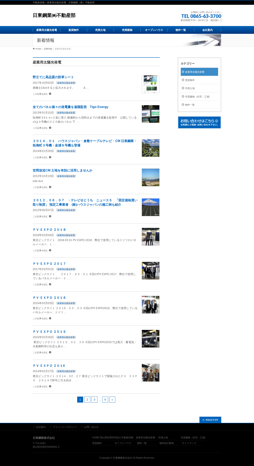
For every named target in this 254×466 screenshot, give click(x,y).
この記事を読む (40, 94)
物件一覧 (190, 104)
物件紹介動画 (167, 443)
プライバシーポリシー (65, 427)
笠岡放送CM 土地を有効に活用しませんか (62, 170)
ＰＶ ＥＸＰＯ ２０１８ (49, 229)
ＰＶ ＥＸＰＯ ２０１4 (50, 365)
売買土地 (190, 88)
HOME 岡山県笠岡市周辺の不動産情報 (112, 437)
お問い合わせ (91, 427)
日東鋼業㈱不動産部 (54, 15)
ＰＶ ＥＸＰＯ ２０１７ (49, 263)
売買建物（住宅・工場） (198, 96)
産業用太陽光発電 (66, 83)
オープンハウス (123, 443)
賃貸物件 (190, 80)
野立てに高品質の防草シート (53, 77)
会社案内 (41, 427)
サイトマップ (189, 443)
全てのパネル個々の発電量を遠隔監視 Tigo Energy (72, 107)
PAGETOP (212, 419)
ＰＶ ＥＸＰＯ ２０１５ (51, 331)
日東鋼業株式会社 (122, 457)
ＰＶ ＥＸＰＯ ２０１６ (51, 297)
